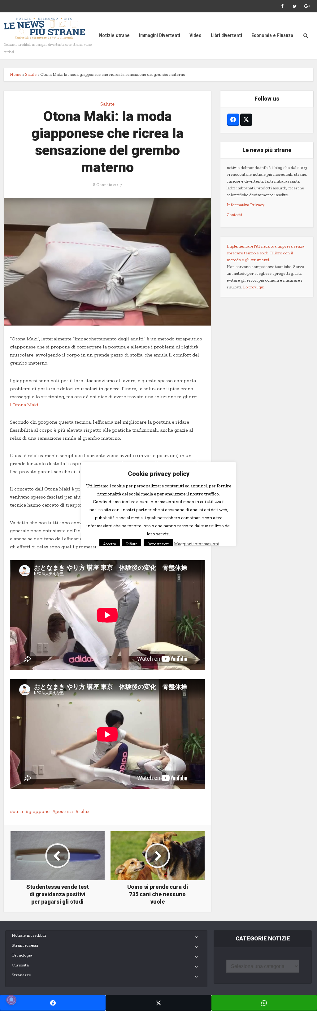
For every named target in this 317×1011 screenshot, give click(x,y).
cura (18, 811)
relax (83, 811)
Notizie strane (114, 35)
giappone (39, 811)
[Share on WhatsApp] (264, 1003)
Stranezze (21, 975)
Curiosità (20, 965)
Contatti (234, 214)
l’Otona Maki (24, 405)
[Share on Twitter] (158, 1003)
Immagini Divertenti (159, 35)
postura (64, 811)
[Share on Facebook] (53, 1003)
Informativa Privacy (245, 204)
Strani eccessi (25, 945)
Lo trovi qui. (254, 287)
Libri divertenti (226, 35)
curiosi (195, 531)
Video (195, 35)
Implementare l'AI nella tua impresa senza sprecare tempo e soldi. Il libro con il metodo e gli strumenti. (265, 253)
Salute (31, 74)
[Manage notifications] (11, 1000)
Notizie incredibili (29, 935)
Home (15, 74)
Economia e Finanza (272, 35)
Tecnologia (22, 955)
